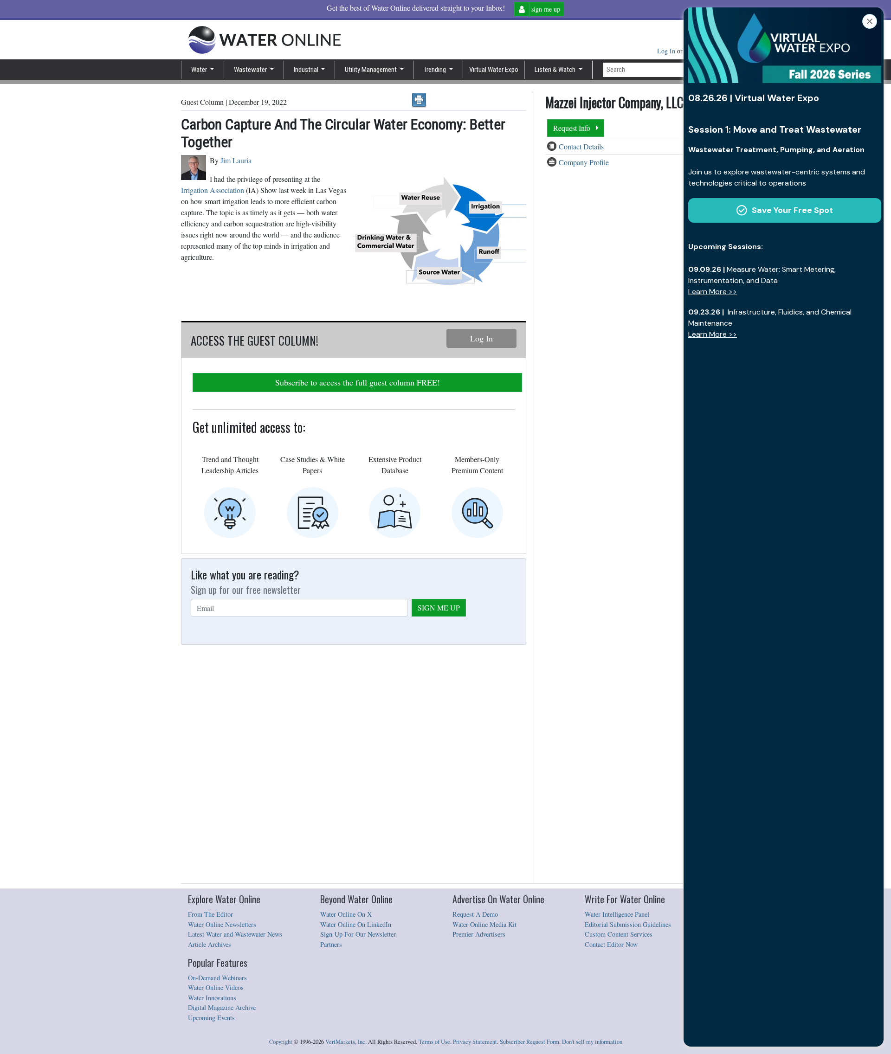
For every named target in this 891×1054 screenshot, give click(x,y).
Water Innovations (212, 997)
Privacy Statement (475, 1042)
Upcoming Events (211, 1017)
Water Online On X (346, 914)
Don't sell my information (592, 1042)
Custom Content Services (618, 934)
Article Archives (209, 944)
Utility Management (371, 69)
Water (199, 69)
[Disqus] (353, 764)
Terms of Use (434, 1042)
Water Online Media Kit (484, 924)
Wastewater (251, 69)
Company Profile (584, 162)
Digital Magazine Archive (222, 1007)
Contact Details (581, 146)
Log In (667, 50)
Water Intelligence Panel (617, 914)
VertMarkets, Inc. (346, 1042)
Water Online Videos (216, 987)
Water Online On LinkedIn (355, 924)
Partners (331, 944)
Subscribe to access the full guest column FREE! (357, 382)
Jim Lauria (236, 160)
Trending (435, 69)
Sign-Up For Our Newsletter (358, 934)
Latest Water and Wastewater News (235, 934)
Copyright (280, 1042)
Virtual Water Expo (493, 69)
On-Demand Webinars (217, 977)
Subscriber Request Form (529, 1042)
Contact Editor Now (611, 944)
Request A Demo (475, 914)
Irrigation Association (212, 190)
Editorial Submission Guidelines (628, 924)
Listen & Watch (556, 69)
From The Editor (210, 914)
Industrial (307, 69)
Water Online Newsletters (222, 924)
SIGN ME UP (439, 607)
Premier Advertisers (478, 934)
